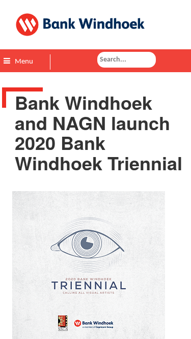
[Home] (95, 25)
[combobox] (126, 60)
